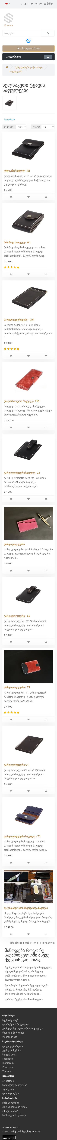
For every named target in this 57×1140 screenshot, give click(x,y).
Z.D (18, 1127)
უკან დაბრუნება (11, 1050)
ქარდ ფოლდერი (14, 544)
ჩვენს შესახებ (10, 1020)
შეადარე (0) (9, 119)
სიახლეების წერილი (14, 1115)
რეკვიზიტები (9, 1036)
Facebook (7, 1058)
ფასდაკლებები (11, 1093)
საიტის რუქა (9, 1054)
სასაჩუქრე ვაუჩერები (14, 1084)
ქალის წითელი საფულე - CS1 (21, 401)
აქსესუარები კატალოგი (29, 67)
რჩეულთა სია (10, 1111)
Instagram (8, 1062)
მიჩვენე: (36, 126)
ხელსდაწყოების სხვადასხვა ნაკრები (26, 908)
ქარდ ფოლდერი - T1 (17, 687)
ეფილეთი (8, 1089)
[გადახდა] (40, 3)
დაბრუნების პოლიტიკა (15, 1024)
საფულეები (15, 71)
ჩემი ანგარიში (10, 1102)
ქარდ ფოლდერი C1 (16, 764)
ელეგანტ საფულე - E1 (17, 170)
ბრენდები (8, 1080)
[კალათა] (36, 3)
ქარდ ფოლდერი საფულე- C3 (22, 472)
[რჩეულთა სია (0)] (32, 3)
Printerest (8, 1067)
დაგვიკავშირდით (12, 1046)
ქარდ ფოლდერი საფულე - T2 (22, 836)
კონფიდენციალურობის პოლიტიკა (22, 1028)
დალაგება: (9, 126)
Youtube (7, 1071)
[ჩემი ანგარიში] (26, 3)
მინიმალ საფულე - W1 (17, 242)
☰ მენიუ (48, 3)
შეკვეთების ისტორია (14, 1106)
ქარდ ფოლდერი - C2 (17, 616)
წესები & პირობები (13, 1032)
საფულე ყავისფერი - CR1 (19, 319)
